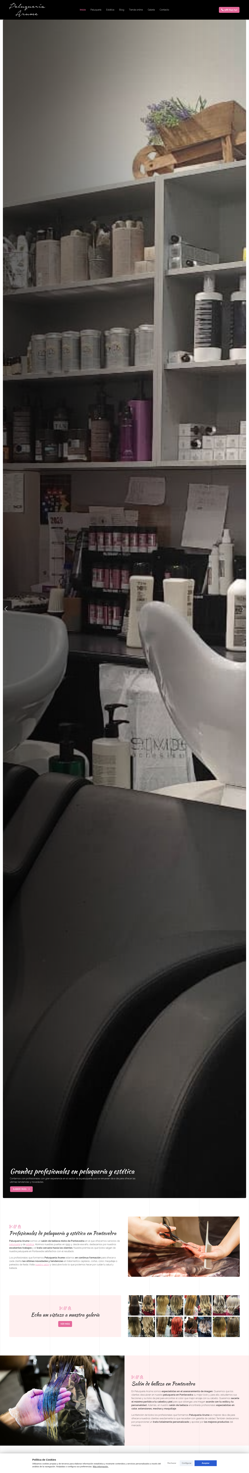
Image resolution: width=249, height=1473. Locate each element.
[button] (6, 609)
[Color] (141, 1305)
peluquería (14, 1244)
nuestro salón (42, 1264)
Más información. (101, 1466)
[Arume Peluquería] (27, 10)
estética (30, 1244)
